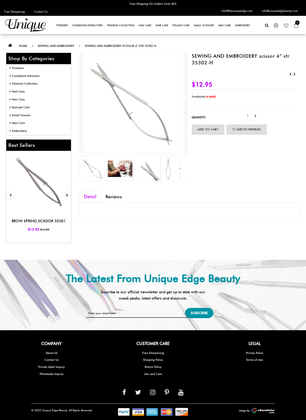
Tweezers (62, 25)
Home (23, 46)
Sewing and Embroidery (56, 46)
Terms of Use (254, 360)
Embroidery (242, 25)
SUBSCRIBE (199, 313)
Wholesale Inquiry (51, 374)
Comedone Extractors (87, 25)
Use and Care (153, 374)
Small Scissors (204, 25)
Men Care (224, 25)
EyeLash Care (181, 25)
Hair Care (161, 25)
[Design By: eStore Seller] (257, 411)
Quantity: (199, 117)
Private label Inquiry (51, 367)
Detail (90, 196)
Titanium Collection (120, 25)
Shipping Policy (153, 360)
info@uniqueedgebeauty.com (280, 11)
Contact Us (41, 12)
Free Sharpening (14, 12)
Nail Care (145, 25)
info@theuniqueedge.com (237, 11)
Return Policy (153, 367)
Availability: (199, 96)
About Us (51, 353)
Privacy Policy (254, 353)
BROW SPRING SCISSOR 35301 (39, 221)
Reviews (114, 197)
